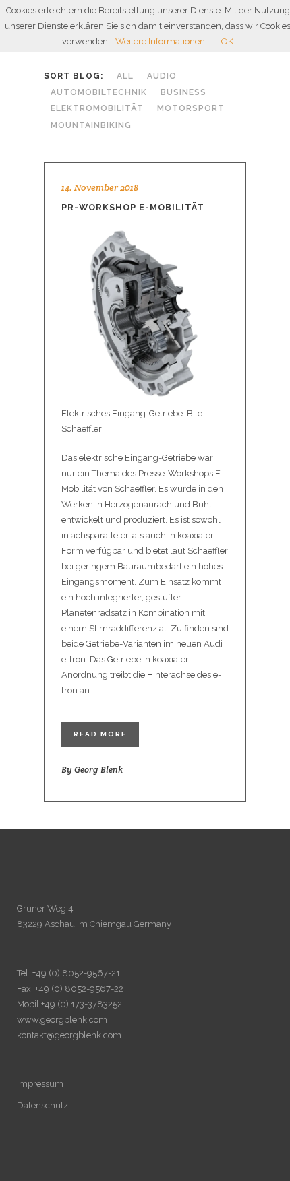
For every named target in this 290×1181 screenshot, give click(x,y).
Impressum (40, 1084)
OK (227, 41)
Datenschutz (42, 1105)
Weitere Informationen (160, 41)
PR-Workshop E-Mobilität (132, 207)
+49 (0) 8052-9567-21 (76, 973)
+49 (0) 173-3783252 (81, 1004)
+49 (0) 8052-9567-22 (79, 989)
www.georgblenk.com (62, 1020)
